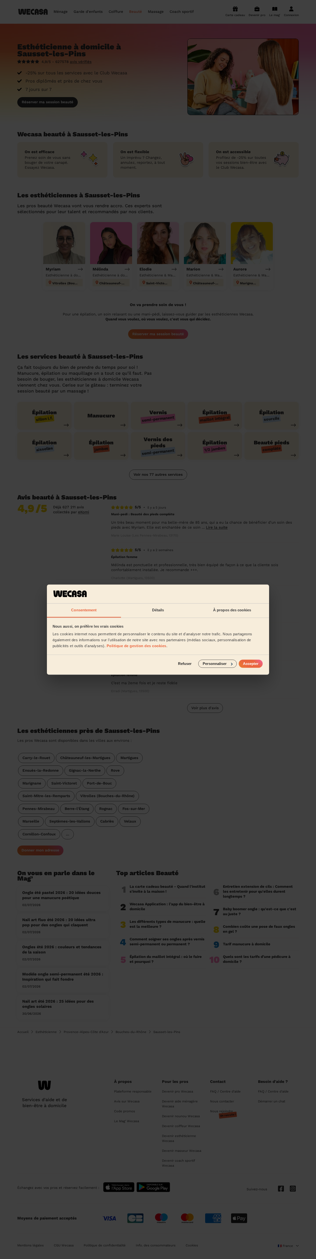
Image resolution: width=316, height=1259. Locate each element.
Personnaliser (215, 663)
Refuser (185, 663)
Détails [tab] (158, 610)
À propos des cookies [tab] (232, 610)
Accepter (250, 663)
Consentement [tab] (84, 610)
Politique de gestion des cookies (136, 646)
